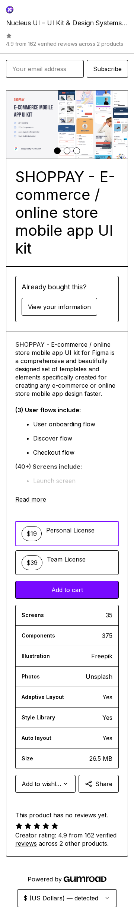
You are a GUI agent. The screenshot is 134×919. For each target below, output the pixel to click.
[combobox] (45, 784)
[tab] (57, 150)
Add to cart (67, 590)
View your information (59, 307)
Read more (30, 499)
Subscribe (107, 69)
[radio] (67, 533)
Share (103, 784)
